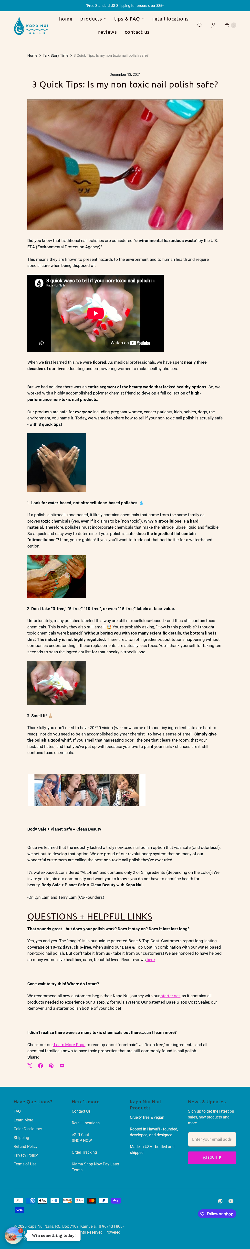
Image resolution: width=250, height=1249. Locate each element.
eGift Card (80, 1134)
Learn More (23, 1120)
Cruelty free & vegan (147, 1117)
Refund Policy (26, 1146)
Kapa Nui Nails (40, 1226)
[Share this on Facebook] (40, 1065)
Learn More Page (69, 1044)
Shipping (21, 1137)
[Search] (200, 25)
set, (177, 995)
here (150, 959)
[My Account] (213, 25)
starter (167, 995)
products (91, 18)
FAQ (17, 1111)
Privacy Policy (26, 1155)
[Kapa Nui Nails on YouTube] (231, 1201)
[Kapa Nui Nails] (31, 25)
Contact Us (81, 1111)
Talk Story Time (55, 55)
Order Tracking (84, 1152)
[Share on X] (31, 1065)
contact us (137, 32)
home (66, 18)
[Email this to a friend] (62, 1065)
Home (32, 55)
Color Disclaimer (28, 1129)
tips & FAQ (127, 18)
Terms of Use (25, 1164)
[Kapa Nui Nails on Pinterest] (220, 1201)
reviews (107, 32)
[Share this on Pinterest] (51, 1065)
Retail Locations (86, 1123)
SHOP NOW (82, 1140)
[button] (13, 1235)
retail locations (170, 18)
